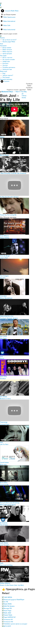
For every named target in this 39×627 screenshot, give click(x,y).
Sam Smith (3, 336)
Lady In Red (4, 258)
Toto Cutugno (4, 276)
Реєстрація (6, 77)
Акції (1, 44)
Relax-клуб (3, 71)
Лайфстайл (6, 61)
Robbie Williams (5, 583)
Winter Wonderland (6, 298)
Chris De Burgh (5, 256)
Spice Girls (3, 376)
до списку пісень (24, 95)
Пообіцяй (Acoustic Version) (9, 318)
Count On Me (4, 484)
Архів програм (7, 53)
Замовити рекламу (6, 79)
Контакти (5, 63)
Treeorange (3, 422)
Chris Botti (3, 296)
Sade (1, 563)
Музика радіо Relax (8, 42)
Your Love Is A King (6, 565)
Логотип (5, 65)
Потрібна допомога (8, 67)
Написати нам (7, 69)
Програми (3, 46)
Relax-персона (7, 51)
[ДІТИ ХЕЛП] (6, 626)
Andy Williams (4, 236)
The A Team (4, 525)
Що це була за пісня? (9, 40)
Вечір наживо (6, 47)
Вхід (3, 73)
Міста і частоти (7, 57)
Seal (1, 356)
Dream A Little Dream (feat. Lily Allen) (12, 585)
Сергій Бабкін (4, 462)
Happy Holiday (4, 238)
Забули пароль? (7, 75)
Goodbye (3, 378)
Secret (2, 358)
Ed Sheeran (4, 523)
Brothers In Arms (5, 399)
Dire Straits (3, 397)
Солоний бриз (4, 424)
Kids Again (3, 338)
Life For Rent (4, 444)
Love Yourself (4, 545)
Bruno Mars (3, 482)
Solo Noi (2, 278)
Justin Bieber (4, 543)
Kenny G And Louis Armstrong (9, 503)
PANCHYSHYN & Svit (6, 316)
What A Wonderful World (8, 505)
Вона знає (3, 464)
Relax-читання (7, 49)
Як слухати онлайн (8, 59)
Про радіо (3, 55)
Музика (2, 38)
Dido (1, 442)
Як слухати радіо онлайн (9, 34)
